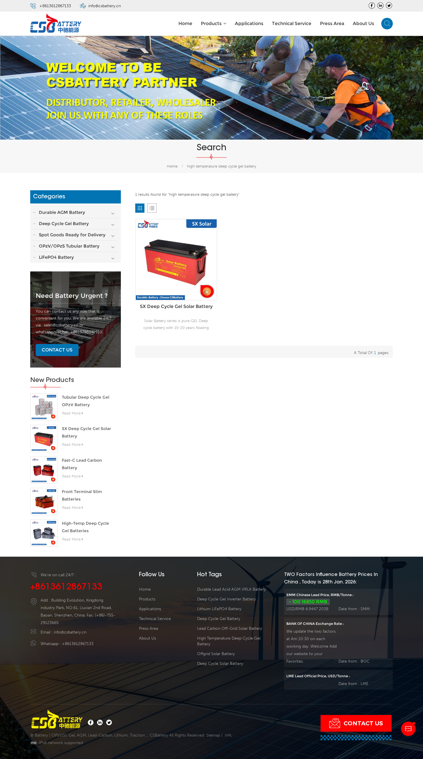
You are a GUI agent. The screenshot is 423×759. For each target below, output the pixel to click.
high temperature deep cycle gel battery (228, 641)
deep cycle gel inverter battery (226, 599)
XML (228, 735)
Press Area (332, 23)
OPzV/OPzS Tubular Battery (69, 246)
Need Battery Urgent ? (72, 296)
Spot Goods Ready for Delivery (72, 234)
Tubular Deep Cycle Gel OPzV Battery (85, 401)
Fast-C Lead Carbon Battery (82, 464)
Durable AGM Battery (62, 212)
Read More (71, 413)
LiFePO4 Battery (56, 257)
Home (185, 23)
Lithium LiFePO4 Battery (219, 608)
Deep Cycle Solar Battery (220, 663)
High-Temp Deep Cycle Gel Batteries (85, 527)
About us (363, 23)
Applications (249, 23)
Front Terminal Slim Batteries (82, 495)
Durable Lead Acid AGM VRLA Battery (231, 589)
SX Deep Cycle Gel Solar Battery (86, 432)
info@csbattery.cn (104, 5)
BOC (365, 661)
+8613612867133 (55, 5)
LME (364, 683)
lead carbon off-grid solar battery (229, 628)
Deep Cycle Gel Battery (64, 223)
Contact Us (57, 350)
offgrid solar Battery (216, 653)
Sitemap (213, 735)
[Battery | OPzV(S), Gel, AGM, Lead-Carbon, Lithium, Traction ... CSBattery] (56, 23)
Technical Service (291, 23)
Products (211, 23)
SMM (365, 608)
